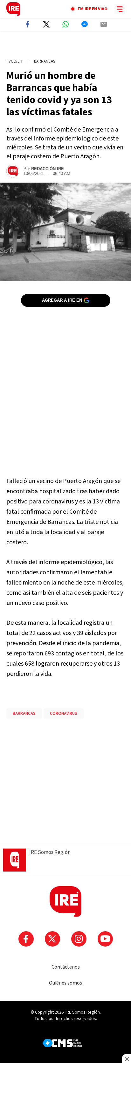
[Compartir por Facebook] (27, 24)
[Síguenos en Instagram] (78, 939)
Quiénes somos (65, 983)
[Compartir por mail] (103, 24)
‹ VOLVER (14, 61)
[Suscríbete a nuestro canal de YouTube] (105, 939)
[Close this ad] (126, 1058)
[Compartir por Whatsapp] (65, 24)
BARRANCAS (24, 713)
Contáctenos (66, 967)
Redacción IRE (47, 168)
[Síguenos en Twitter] (52, 939)
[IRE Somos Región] (13, 9)
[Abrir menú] (119, 9)
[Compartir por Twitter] (46, 24)
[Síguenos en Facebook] (26, 939)
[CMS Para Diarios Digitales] (62, 1043)
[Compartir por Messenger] (84, 24)
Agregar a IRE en (62, 300)
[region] (65, 45)
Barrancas (44, 61)
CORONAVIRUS (63, 713)
